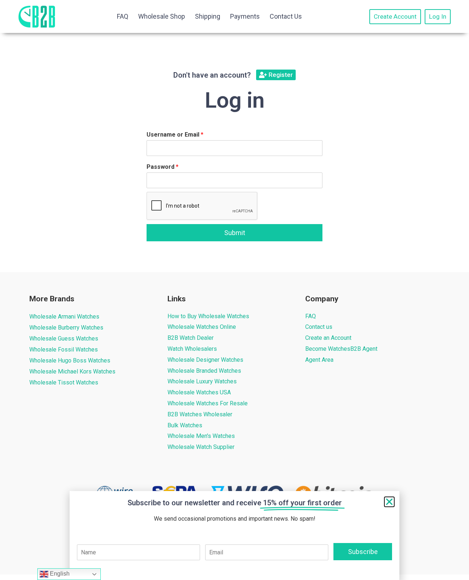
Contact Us (286, 16)
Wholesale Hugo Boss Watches (69, 360)
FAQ (122, 16)
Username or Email (175, 134)
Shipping (207, 16)
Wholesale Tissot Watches (63, 382)
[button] (389, 501)
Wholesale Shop (161, 16)
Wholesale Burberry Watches (66, 327)
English (59, 573)
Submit (234, 233)
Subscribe (363, 551)
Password (162, 166)
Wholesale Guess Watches (63, 338)
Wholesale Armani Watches (64, 316)
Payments (245, 16)
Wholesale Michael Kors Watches (72, 371)
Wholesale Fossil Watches (63, 349)
